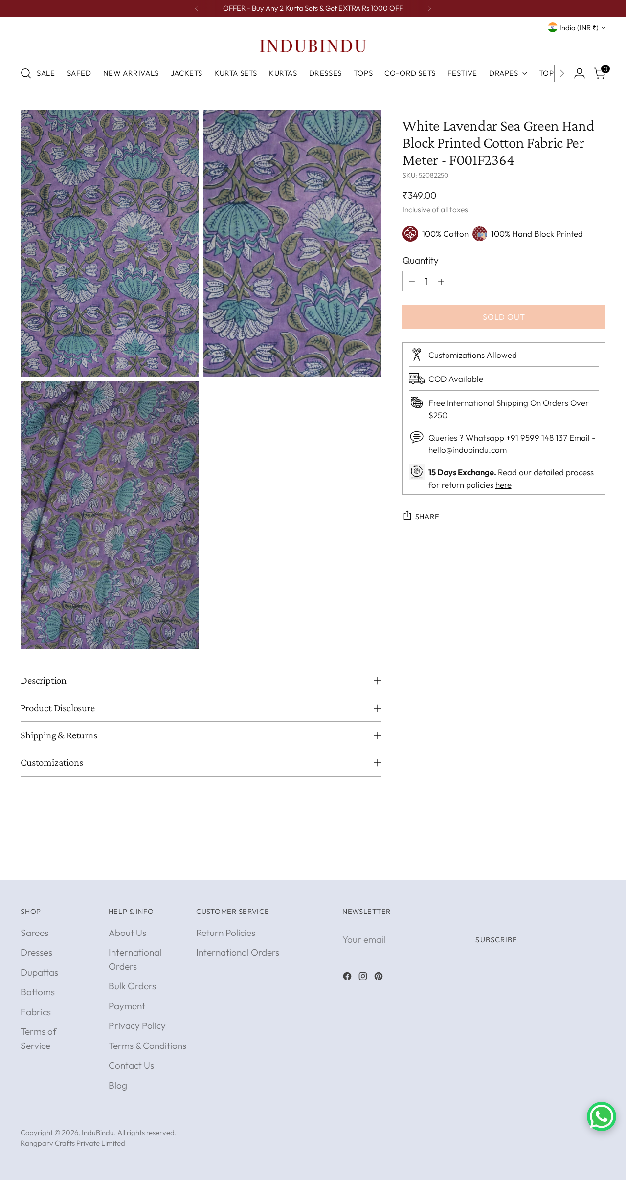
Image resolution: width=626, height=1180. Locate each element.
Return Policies (225, 932)
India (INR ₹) (579, 27)
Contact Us (131, 1065)
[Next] (429, 8)
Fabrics (36, 1012)
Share (427, 516)
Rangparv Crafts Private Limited (73, 1143)
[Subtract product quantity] (412, 281)
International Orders (237, 952)
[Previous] (196, 8)
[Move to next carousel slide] (597, 861)
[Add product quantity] (441, 281)
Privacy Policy (137, 1025)
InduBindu (98, 1132)
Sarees (34, 932)
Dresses (36, 952)
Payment (127, 1006)
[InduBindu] (313, 45)
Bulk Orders (132, 986)
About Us (127, 932)
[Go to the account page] (579, 73)
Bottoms (38, 992)
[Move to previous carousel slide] (574, 862)
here (503, 484)
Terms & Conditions (147, 1045)
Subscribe (496, 939)
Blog (118, 1085)
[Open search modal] (26, 73)
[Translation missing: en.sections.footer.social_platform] (348, 978)
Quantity (420, 260)
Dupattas (39, 972)
